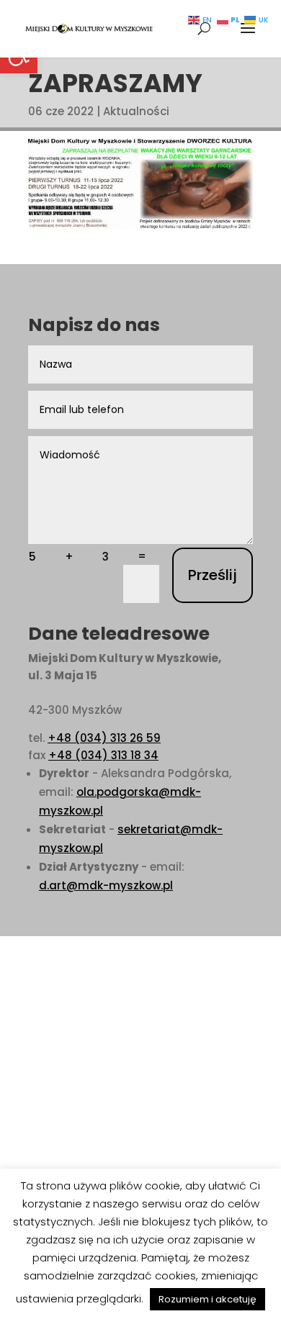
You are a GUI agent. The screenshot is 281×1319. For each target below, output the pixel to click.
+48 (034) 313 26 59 (104, 737)
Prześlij (212, 575)
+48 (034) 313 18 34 (103, 755)
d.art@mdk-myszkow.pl (106, 885)
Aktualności (136, 111)
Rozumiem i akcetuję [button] (208, 1299)
